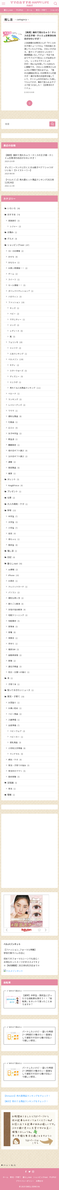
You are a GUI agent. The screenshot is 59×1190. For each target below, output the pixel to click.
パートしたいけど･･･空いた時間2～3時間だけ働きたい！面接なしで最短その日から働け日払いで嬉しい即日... (37, 1036)
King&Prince (15, 485)
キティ (14, 365)
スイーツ (14, 279)
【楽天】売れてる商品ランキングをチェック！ (26, 1101)
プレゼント (14, 491)
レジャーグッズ (16, 404)
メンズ (14, 325)
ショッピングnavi (18, 244)
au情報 (13, 569)
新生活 (13, 439)
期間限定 (14, 444)
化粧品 (13, 422)
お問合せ (39, 1181)
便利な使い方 (15, 598)
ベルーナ (14, 393)
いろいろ (13, 208)
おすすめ (13, 214)
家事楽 (13, 626)
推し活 (12, 550)
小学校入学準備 (16, 748)
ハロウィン (14, 296)
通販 (12, 461)
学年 (11, 510)
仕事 (11, 497)
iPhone (13, 575)
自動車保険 (14, 655)
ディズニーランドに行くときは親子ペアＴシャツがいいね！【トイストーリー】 (29, 170)
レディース (16, 330)
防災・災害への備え (18, 672)
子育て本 (14, 684)
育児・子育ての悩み (18, 765)
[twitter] (29, 1171)
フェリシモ (15, 342)
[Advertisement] (29, 852)
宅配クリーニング (17, 615)
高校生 (13, 544)
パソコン (14, 592)
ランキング (14, 399)
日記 (11, 557)
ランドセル (16, 753)
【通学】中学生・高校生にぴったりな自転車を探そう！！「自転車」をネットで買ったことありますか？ (37, 1000)
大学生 (13, 522)
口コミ (13, 427)
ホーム (5, 1177)
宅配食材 (14, 620)
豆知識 (12, 782)
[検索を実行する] (52, 124)
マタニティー (17, 319)
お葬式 (13, 580)
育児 (12, 788)
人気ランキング (18, 353)
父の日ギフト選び (17, 456)
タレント (13, 479)
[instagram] (33, 1171)
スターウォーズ (18, 370)
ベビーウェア (17, 731)
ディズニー (16, 376)
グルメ (12, 238)
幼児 (12, 533)
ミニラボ (15, 382)
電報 (11, 794)
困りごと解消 (15, 603)
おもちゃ (14, 262)
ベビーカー (16, 736)
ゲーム (13, 273)
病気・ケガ (14, 759)
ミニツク (15, 347)
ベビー (14, 313)
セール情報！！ (16, 285)
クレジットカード (17, 586)
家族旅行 (14, 220)
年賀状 (13, 638)
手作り (13, 643)
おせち (13, 256)
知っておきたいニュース (20, 690)
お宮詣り (14, 702)
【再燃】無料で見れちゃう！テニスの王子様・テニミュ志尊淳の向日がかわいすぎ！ (29, 158)
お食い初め (14, 708)
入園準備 (14, 719)
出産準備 (14, 725)
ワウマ (13, 410)
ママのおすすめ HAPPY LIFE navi (29, 4)
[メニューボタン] (3, 3)
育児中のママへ (16, 770)
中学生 (13, 516)
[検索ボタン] (55, 3)
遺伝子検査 (14, 666)
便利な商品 (14, 416)
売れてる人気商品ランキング (25, 387)
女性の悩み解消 (16, 609)
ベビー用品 (14, 713)
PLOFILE (52, 1177)
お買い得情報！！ (17, 268)
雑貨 (12, 473)
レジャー (15, 226)
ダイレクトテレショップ (20, 290)
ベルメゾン (15, 359)
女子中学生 (14, 433)
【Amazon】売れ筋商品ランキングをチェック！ (27, 1095)
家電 (12, 632)
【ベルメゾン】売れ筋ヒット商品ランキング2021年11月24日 (29, 182)
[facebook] (26, 1171)
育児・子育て (15, 696)
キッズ (14, 308)
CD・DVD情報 (15, 250)
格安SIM (13, 649)
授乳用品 (15, 742)
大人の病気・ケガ (17, 503)
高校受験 (14, 776)
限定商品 (14, 467)
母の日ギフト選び (17, 450)
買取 (12, 660)
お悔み (12, 232)
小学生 (13, 527)
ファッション (16, 302)
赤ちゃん (14, 539)
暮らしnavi (14, 563)
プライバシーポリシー (25, 1181)
